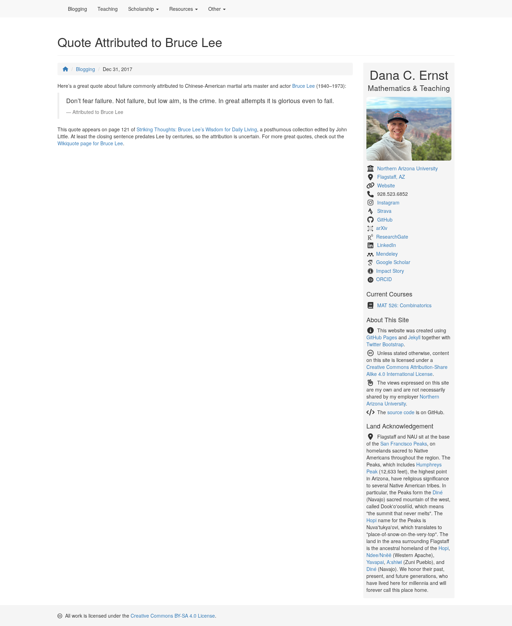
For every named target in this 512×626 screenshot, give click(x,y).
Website (386, 185)
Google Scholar (393, 261)
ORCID (384, 279)
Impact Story (390, 270)
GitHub (385, 219)
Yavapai (375, 561)
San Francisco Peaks (403, 443)
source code (400, 412)
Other (215, 8)
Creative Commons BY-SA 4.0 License (173, 615)
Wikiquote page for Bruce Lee (90, 143)
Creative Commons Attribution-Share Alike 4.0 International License (407, 370)
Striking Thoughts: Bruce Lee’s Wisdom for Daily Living (197, 129)
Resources (181, 8)
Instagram (388, 202)
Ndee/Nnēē (378, 554)
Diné (438, 492)
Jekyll (414, 337)
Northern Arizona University (407, 168)
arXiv (381, 227)
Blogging (77, 8)
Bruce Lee (303, 85)
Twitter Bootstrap (385, 344)
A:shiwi (394, 561)
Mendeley (387, 253)
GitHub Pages (381, 337)
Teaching (108, 8)
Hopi (371, 520)
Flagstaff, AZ (391, 176)
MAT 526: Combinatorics (404, 305)
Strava (384, 210)
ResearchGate (392, 236)
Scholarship (141, 8)
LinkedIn (386, 244)
